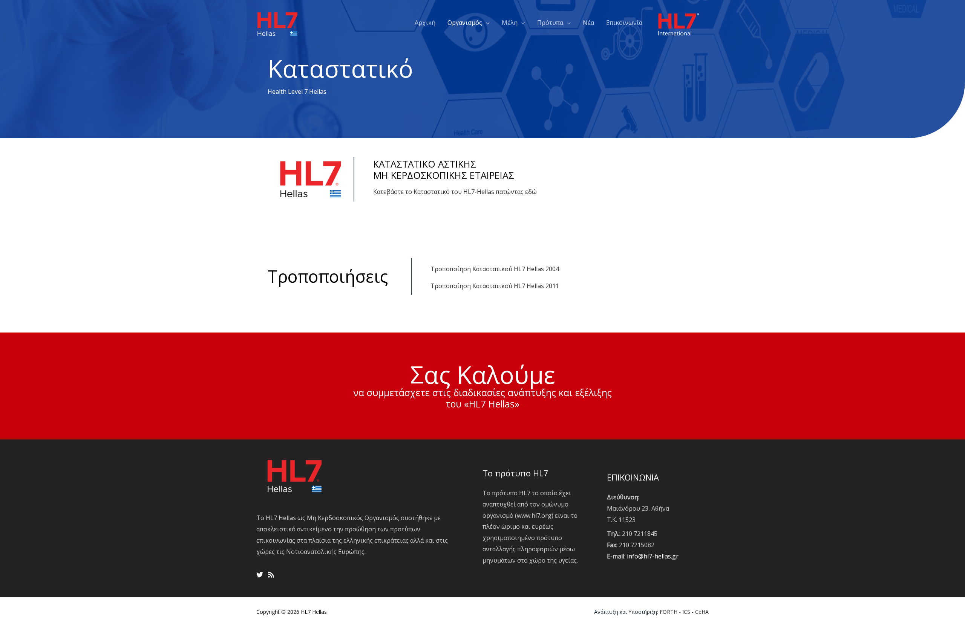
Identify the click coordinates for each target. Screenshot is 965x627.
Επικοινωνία (624, 22)
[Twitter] (259, 574)
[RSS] (271, 574)
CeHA (702, 611)
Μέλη (510, 22)
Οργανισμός (464, 22)
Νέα (588, 22)
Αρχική (425, 22)
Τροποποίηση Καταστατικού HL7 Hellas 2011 (494, 286)
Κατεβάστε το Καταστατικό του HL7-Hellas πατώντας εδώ (455, 192)
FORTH (668, 611)
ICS (686, 611)
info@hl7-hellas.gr (653, 556)
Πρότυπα (550, 22)
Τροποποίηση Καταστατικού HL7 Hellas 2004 (494, 269)
